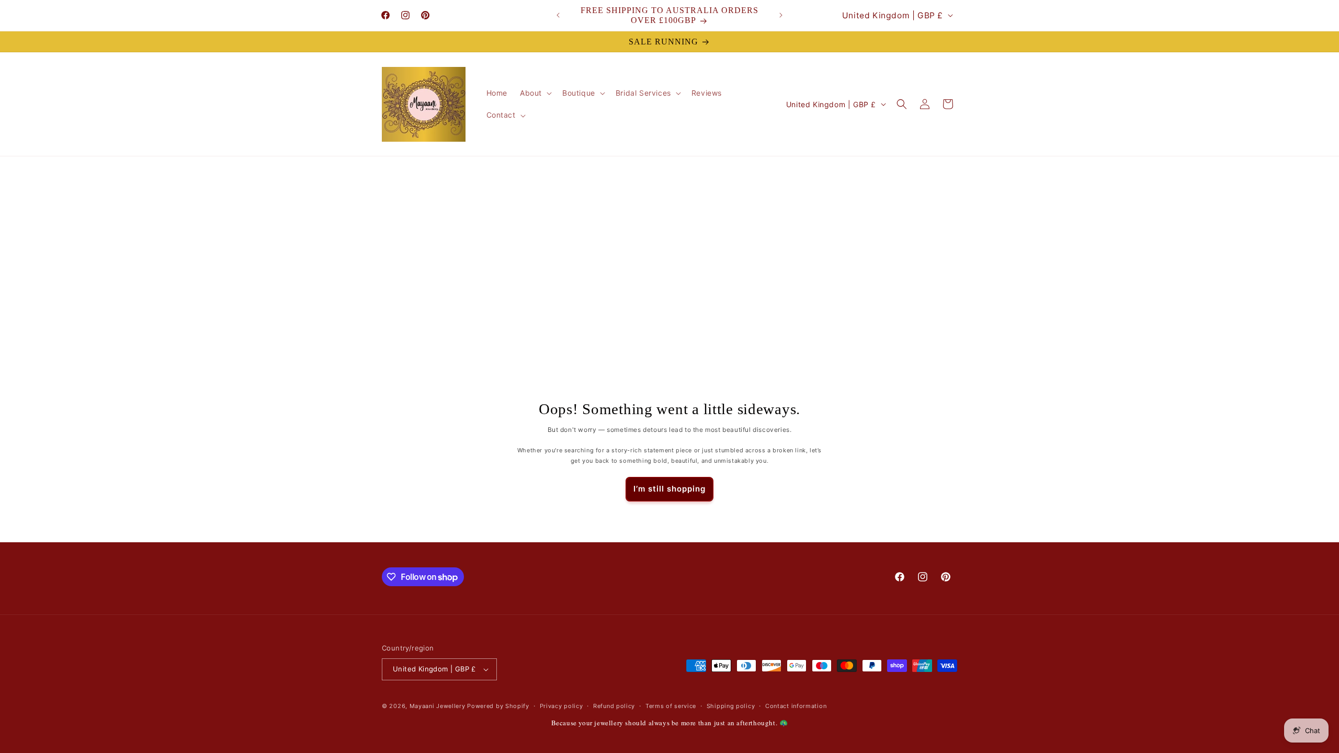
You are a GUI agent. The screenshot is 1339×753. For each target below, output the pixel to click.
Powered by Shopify (498, 706)
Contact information (795, 706)
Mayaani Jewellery (438, 706)
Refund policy (614, 706)
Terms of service (670, 706)
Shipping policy (731, 706)
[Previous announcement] (558, 15)
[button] (535, 93)
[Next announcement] (780, 15)
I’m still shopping (669, 489)
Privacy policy (561, 706)
